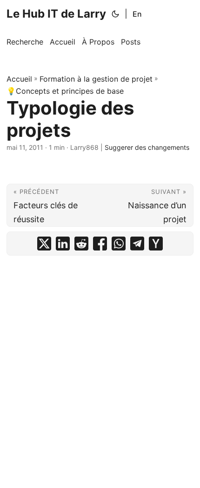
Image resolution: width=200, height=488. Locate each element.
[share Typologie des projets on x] (44, 243)
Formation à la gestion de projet (96, 78)
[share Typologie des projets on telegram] (137, 243)
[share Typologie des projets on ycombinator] (156, 243)
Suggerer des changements (147, 147)
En (137, 14)
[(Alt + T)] (115, 14)
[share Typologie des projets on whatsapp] (119, 243)
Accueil (19, 78)
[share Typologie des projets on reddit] (81, 243)
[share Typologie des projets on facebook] (100, 243)
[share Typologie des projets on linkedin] (63, 243)
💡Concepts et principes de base (65, 91)
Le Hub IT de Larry (56, 13)
